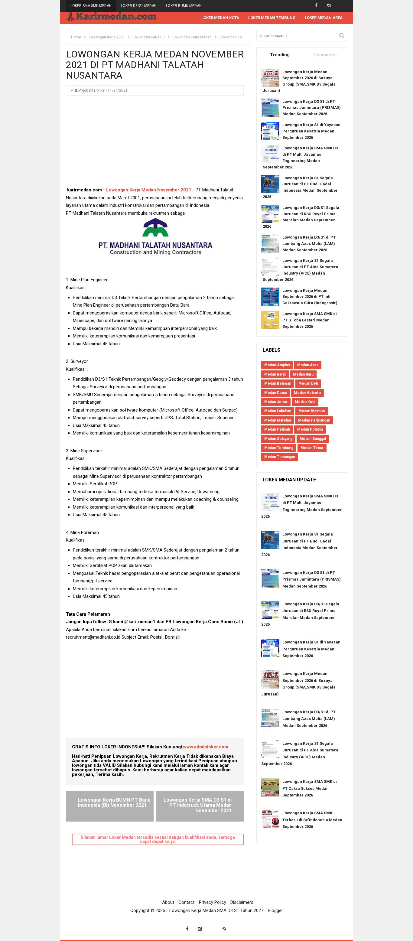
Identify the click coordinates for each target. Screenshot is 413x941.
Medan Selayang (278, 439)
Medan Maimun (311, 411)
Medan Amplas (277, 365)
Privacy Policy (212, 902)
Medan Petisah (277, 429)
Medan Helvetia (307, 393)
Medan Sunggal (313, 439)
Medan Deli (308, 383)
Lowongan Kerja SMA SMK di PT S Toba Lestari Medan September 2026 (309, 320)
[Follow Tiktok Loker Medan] (341, 5)
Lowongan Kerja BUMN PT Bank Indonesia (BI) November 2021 (114, 802)
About (168, 902)
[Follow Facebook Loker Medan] (316, 5)
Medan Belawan (277, 383)
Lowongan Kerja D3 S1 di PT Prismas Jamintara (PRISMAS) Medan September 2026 (311, 107)
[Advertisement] (155, 144)
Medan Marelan (277, 420)
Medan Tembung (278, 448)
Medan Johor (276, 402)
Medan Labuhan (277, 411)
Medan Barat (275, 374)
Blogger (275, 910)
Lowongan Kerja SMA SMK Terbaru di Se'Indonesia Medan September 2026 (312, 820)
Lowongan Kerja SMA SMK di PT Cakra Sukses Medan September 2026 (309, 788)
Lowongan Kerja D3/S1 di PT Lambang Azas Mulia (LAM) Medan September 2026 (309, 243)
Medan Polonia (310, 429)
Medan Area (307, 365)
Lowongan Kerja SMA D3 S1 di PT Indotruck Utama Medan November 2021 (198, 805)
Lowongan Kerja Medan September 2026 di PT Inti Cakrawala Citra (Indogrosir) (309, 296)
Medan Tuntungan (279, 457)
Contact (186, 902)
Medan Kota (305, 402)
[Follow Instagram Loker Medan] (328, 5)
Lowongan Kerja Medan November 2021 (148, 190)
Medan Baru (303, 374)
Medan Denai (275, 393)
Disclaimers (241, 902)
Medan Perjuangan (314, 420)
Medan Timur (312, 448)
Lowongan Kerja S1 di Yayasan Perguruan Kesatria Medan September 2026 (311, 131)
